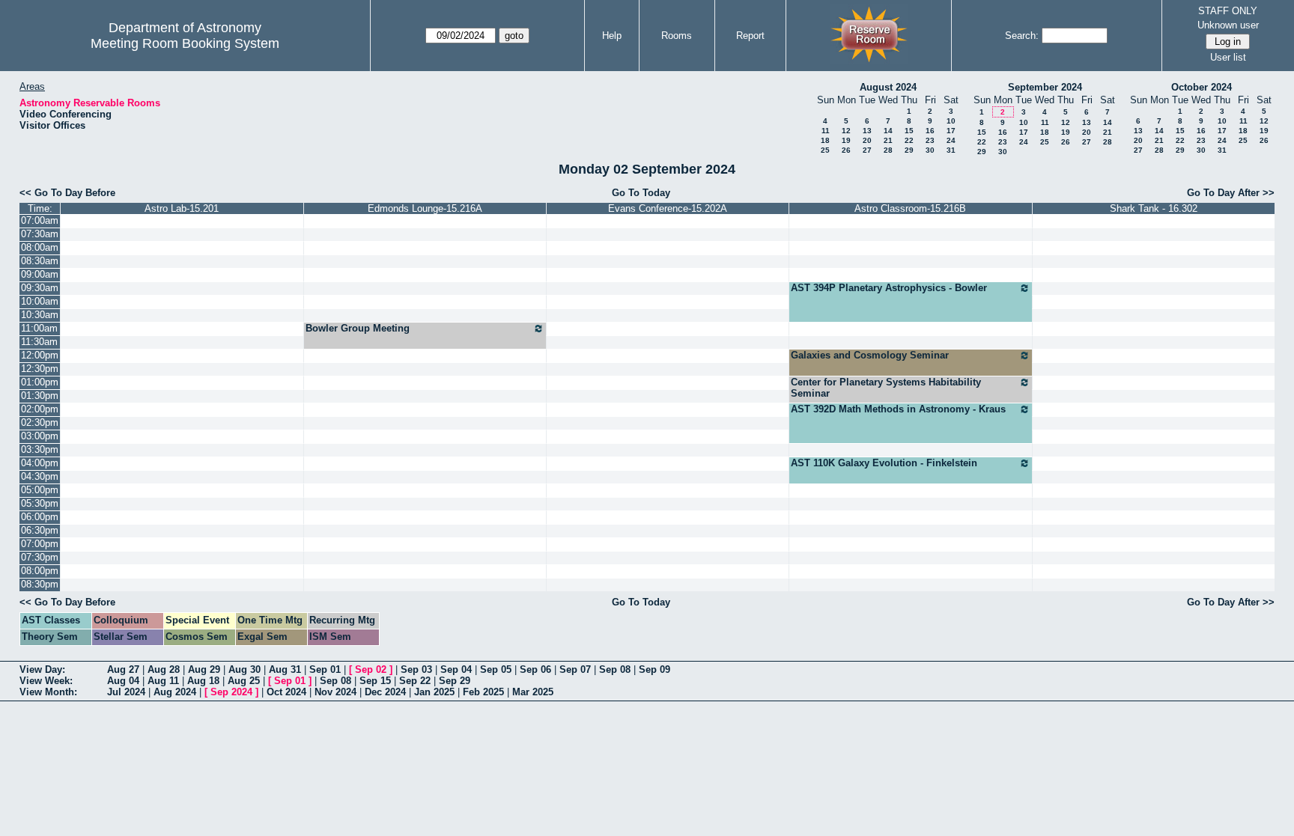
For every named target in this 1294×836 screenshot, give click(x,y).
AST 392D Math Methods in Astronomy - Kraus (898, 409)
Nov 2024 (335, 692)
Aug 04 (123, 680)
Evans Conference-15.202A (667, 208)
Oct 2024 (286, 692)
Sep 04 (456, 669)
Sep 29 (454, 680)
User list (1228, 57)
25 (825, 150)
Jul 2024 (126, 692)
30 (930, 150)
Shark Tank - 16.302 (1153, 208)
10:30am (39, 314)
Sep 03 (416, 669)
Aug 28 (164, 669)
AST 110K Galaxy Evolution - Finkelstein (884, 463)
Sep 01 (325, 669)
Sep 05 (495, 669)
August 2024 (888, 87)
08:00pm (39, 570)
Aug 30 (244, 669)
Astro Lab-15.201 (182, 208)
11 (825, 130)
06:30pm (39, 530)
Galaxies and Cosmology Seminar (870, 355)
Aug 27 (123, 669)
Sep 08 (615, 669)
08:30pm (39, 584)
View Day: (42, 669)
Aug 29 (204, 669)
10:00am (39, 301)
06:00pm (39, 516)
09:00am (39, 274)
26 (846, 150)
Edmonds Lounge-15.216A (425, 208)
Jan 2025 (434, 692)
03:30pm (39, 449)
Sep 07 (575, 669)
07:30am (39, 233)
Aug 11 (163, 680)
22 (909, 140)
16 (930, 130)
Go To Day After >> (1231, 192)
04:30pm (39, 476)
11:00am (39, 328)
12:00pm (39, 355)
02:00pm (39, 409)
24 (951, 140)
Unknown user (1228, 25)
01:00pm (39, 382)
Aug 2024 (175, 692)
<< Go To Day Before (67, 192)
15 (909, 130)
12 (846, 130)
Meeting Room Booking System (185, 43)
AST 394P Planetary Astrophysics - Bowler (889, 287)
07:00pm (39, 543)
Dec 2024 (385, 692)
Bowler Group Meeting (358, 328)
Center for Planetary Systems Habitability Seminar (886, 387)
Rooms (676, 35)
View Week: (46, 680)
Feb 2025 (483, 692)
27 (867, 150)
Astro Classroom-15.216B (910, 208)
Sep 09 (654, 669)
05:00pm (39, 489)
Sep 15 (375, 680)
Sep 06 (535, 669)
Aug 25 (244, 680)
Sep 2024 (231, 692)
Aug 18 (203, 680)
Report (750, 35)
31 (951, 150)
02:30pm (39, 422)
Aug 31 (285, 669)
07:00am (39, 220)
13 (867, 130)
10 (951, 121)
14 (888, 130)
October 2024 (1201, 87)
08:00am (39, 247)
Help (612, 35)
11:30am (39, 341)
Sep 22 (415, 680)
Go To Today (641, 192)
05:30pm (39, 503)
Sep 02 (370, 669)
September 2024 (1045, 87)
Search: (1022, 35)
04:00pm (39, 463)
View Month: (48, 692)
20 (867, 140)
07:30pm (39, 557)
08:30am (39, 260)
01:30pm (39, 395)
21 (888, 140)
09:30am (39, 287)
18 (825, 140)
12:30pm (39, 368)
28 (888, 150)
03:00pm (39, 436)
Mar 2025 (532, 692)
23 (930, 140)
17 (951, 130)
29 (909, 150)
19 (846, 140)
